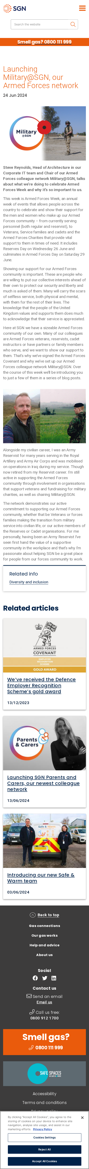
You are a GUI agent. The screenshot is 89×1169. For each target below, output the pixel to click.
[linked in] (54, 978)
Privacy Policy (42, 1129)
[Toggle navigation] (77, 8)
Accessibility (44, 1094)
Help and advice (44, 945)
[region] (44, 1140)
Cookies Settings (44, 1137)
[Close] (82, 1117)
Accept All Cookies (44, 1161)
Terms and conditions (44, 1102)
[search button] (73, 24)
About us (44, 955)
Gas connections (44, 925)
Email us (44, 1002)
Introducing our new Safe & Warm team (41, 878)
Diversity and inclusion (28, 582)
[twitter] (44, 978)
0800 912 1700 (44, 1018)
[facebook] (35, 978)
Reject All (44, 1149)
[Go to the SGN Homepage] (26, 10)
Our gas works (44, 935)
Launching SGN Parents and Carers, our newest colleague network (43, 783)
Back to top (48, 915)
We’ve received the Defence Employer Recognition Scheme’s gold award (41, 685)
